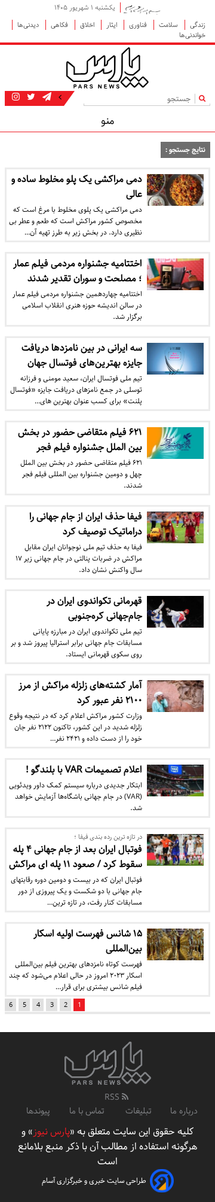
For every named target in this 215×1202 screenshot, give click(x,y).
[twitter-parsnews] (30, 98)
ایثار (112, 25)
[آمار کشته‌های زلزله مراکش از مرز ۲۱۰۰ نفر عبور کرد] (175, 696)
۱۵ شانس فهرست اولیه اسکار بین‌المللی (87, 941)
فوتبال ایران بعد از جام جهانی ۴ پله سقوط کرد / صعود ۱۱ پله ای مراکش (75, 857)
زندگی (197, 25)
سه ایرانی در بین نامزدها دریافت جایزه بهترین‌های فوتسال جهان (82, 355)
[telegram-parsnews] (46, 98)
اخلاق (88, 25)
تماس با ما (87, 1111)
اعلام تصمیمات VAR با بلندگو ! (84, 769)
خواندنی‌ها (192, 35)
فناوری (139, 25)
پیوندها (38, 1111)
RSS (113, 1097)
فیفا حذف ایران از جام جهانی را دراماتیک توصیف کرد (85, 524)
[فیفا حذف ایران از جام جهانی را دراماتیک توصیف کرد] (175, 527)
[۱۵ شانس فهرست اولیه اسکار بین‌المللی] (175, 944)
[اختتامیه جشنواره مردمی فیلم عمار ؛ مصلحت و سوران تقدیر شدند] (175, 274)
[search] (204, 98)
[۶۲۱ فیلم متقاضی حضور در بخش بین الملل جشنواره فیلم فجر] (175, 443)
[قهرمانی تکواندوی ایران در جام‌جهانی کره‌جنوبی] (175, 612)
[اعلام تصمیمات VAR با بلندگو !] (175, 780)
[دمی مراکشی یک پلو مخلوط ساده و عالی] (175, 190)
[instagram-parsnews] (16, 98)
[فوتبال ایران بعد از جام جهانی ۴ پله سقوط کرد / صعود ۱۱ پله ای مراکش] (175, 850)
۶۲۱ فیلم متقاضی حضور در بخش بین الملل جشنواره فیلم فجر (80, 440)
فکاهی (60, 25)
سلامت (169, 25)
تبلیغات (138, 1111)
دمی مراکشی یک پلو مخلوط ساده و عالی (76, 187)
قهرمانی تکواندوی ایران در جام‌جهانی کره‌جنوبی (94, 608)
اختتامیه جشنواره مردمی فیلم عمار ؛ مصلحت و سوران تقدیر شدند (77, 271)
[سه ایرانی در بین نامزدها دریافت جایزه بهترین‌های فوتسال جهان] (175, 359)
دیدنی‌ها (29, 25)
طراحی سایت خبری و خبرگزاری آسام (94, 1180)
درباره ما (184, 1111)
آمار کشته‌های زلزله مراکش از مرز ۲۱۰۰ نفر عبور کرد (80, 693)
